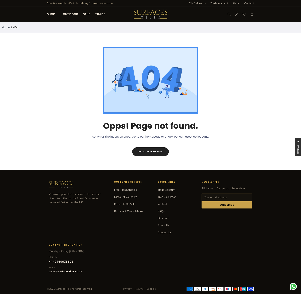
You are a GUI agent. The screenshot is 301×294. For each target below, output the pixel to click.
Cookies (151, 289)
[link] (294, 268)
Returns (139, 289)
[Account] (237, 14)
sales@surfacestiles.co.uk (65, 271)
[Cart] (252, 14)
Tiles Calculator (167, 197)
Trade (100, 14)
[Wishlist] (244, 14)
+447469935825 (61, 261)
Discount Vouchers (125, 197)
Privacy (127, 289)
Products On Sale (124, 204)
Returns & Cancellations (128, 211)
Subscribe (227, 205)
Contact (249, 3)
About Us (163, 225)
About (236, 3)
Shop (51, 14)
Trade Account (219, 3)
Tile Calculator (197, 3)
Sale (86, 14)
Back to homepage (150, 151)
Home (6, 27)
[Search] (229, 14)
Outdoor (70, 14)
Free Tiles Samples (125, 189)
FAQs (161, 211)
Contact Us (164, 232)
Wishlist (162, 204)
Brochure (163, 218)
